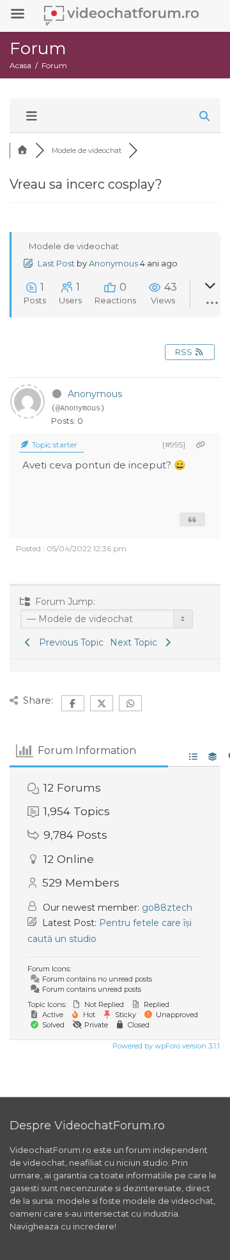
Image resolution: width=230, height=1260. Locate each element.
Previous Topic (68, 642)
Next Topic (136, 642)
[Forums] (22, 150)
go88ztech (167, 907)
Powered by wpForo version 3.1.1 (165, 1045)
